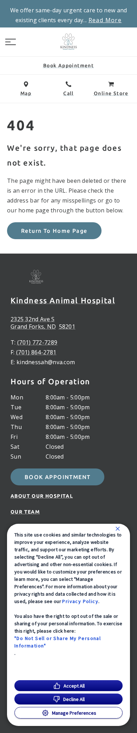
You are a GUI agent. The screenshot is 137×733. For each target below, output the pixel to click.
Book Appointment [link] (57, 477)
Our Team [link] (25, 512)
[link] (68, 42)
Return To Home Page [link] (54, 231)
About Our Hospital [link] (42, 496)
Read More (105, 20)
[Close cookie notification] (118, 529)
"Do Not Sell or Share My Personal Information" (57, 642)
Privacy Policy (80, 601)
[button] (10, 42)
